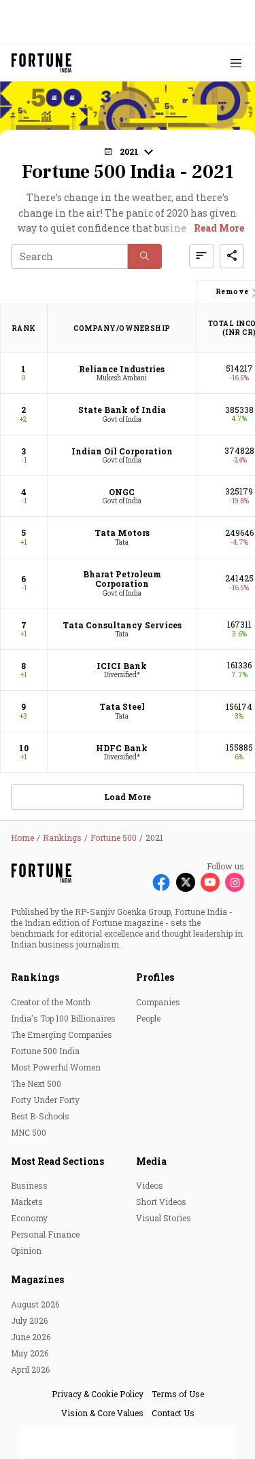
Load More (127, 796)
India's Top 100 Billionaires (63, 1018)
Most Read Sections (57, 1161)
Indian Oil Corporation (122, 451)
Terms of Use (178, 1393)
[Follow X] (185, 882)
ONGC (122, 491)
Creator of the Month (50, 1001)
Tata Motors (122, 532)
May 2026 (29, 1353)
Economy (29, 1217)
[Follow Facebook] (161, 882)
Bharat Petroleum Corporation (122, 579)
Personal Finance (45, 1234)
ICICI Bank (122, 665)
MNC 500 (28, 1132)
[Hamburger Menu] (236, 63)
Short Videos (161, 1201)
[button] (145, 256)
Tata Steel (122, 706)
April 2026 (30, 1369)
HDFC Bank (122, 747)
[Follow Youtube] (210, 882)
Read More (219, 227)
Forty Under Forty (45, 1099)
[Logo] (42, 63)
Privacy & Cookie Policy (97, 1393)
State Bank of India (122, 409)
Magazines (37, 1279)
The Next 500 (36, 1083)
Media (151, 1161)
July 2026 (29, 1320)
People (148, 1018)
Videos (149, 1185)
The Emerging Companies (61, 1034)
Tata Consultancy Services (122, 624)
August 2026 (35, 1304)
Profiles (155, 977)
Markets (27, 1201)
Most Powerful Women (56, 1067)
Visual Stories (163, 1217)
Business (29, 1185)
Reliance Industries (122, 368)
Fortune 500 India (45, 1050)
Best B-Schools (40, 1116)
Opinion (26, 1250)
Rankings (35, 977)
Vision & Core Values (102, 1412)
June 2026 (30, 1336)
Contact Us (173, 1412)
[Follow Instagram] (234, 882)
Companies (158, 1001)
